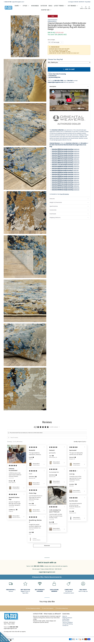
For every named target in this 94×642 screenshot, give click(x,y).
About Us (64, 616)
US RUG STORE (10, 639)
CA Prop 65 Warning (67, 624)
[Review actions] (24, 465)
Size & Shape (51, 39)
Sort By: (76, 441)
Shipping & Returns (67, 617)
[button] (69, 86)
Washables (35, 6)
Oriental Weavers (52, 19)
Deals (50, 6)
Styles (25, 6)
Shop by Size (45, 10)
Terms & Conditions (67, 622)
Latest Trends (59, 6)
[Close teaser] (10, 640)
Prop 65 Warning (64, 194)
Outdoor (43, 6)
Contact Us (65, 625)
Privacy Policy (65, 619)
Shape (17, 6)
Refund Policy (65, 621)
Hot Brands (72, 6)
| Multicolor (65, 149)
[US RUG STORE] (8, 8)
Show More (11, 478)
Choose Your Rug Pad (55, 59)
